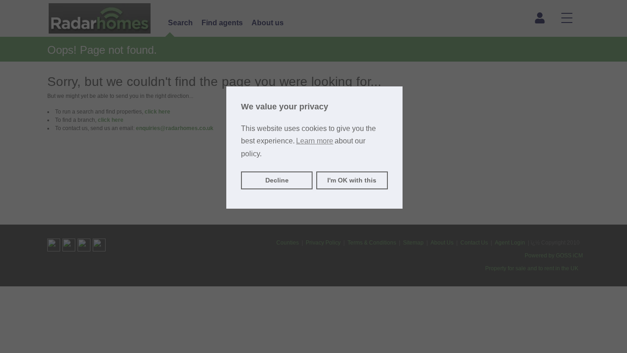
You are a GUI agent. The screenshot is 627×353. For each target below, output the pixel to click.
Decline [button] (277, 180)
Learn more (314, 141)
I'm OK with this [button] (351, 180)
